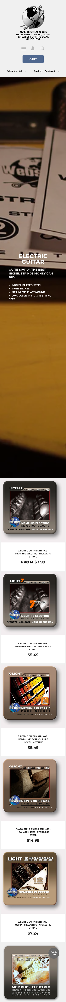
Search (42, 48)
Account (33, 48)
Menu (23, 48)
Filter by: (12, 71)
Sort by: (38, 71)
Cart (33, 59)
